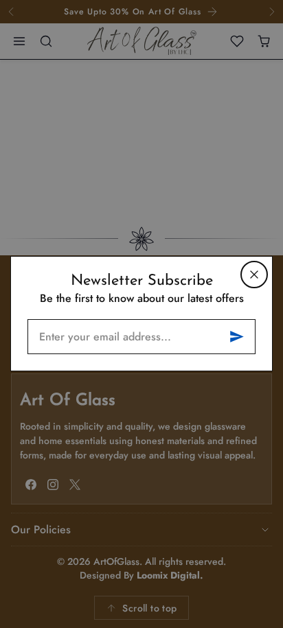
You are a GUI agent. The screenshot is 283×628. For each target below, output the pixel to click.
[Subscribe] (237, 336)
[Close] (254, 274)
